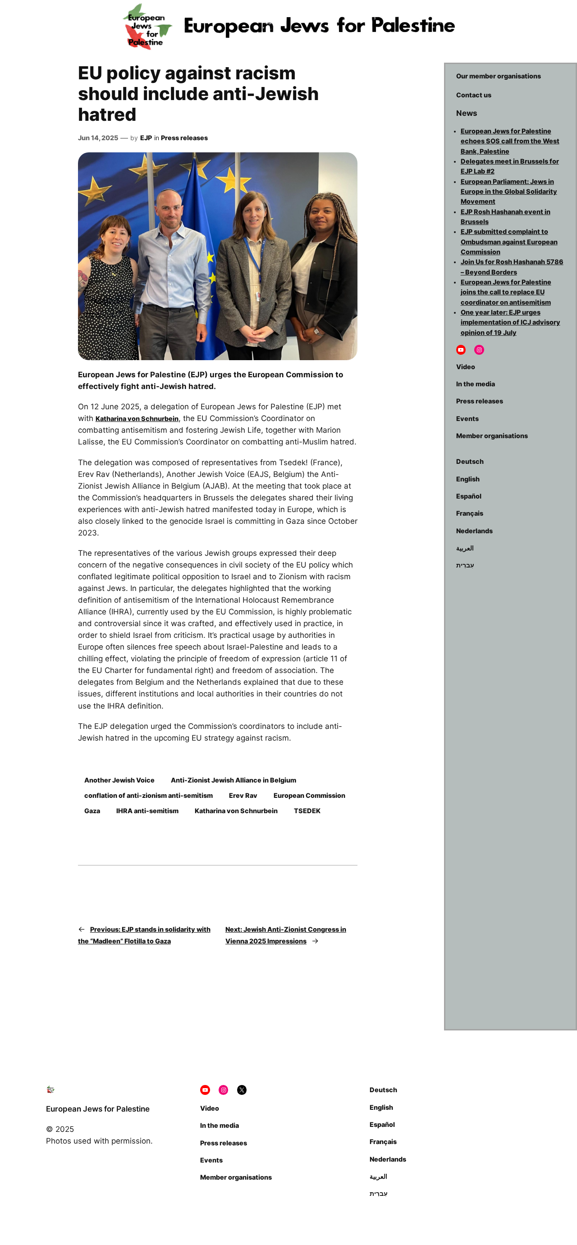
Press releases (184, 138)
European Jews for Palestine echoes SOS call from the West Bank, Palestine (510, 141)
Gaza (92, 811)
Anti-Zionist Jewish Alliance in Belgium (233, 780)
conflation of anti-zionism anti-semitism (148, 795)
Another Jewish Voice (119, 780)
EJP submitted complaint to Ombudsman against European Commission (509, 242)
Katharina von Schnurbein (137, 418)
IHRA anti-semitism (147, 811)
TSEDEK (307, 811)
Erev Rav (243, 795)
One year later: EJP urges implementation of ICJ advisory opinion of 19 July (510, 322)
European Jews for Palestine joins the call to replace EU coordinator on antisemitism (506, 292)
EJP (146, 138)
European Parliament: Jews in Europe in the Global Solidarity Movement (509, 192)
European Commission (309, 795)
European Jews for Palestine (98, 1108)
